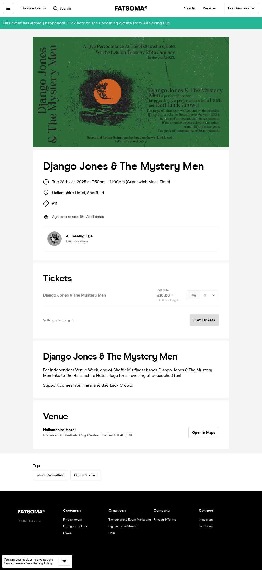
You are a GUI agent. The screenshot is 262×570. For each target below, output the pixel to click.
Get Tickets (204, 320)
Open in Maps (203, 432)
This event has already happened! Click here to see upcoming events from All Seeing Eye (86, 22)
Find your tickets (75, 526)
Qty (193, 295)
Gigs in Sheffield (85, 475)
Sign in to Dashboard (122, 526)
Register (209, 8)
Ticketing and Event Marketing (129, 519)
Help (111, 533)
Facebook (205, 526)
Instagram (206, 519)
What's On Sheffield (50, 475)
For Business (238, 8)
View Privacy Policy (39, 563)
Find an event (72, 519)
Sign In (189, 8)
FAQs (67, 533)
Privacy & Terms (165, 519)
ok (64, 561)
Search (65, 8)
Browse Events (33, 8)
